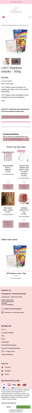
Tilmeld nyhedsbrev (7, 354)
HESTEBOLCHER (12, 25)
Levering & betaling (7, 332)
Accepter (23, 407)
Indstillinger (16, 410)
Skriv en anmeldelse (16, 139)
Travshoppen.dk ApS (19, 293)
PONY (6, 25)
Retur (3, 339)
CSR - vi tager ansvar (8, 351)
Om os (3, 329)
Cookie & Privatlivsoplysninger (10, 348)
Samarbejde (5, 342)
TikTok (7, 374)
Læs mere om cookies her (8, 403)
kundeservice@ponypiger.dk (13, 308)
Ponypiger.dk (5, 293)
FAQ (2, 336)
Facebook (8, 367)
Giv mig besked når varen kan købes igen (15, 117)
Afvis (9, 407)
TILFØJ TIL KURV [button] (8, 187)
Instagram (8, 371)
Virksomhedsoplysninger (8, 345)
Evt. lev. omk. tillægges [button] (6, 80)
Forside (2, 25)
